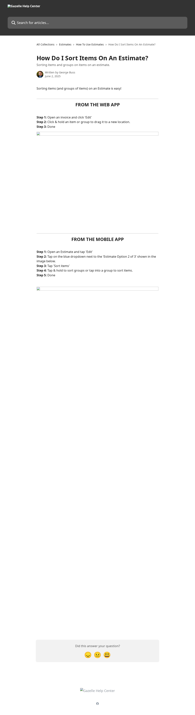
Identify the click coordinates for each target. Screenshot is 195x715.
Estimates (65, 44)
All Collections (45, 44)
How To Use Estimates (90, 44)
